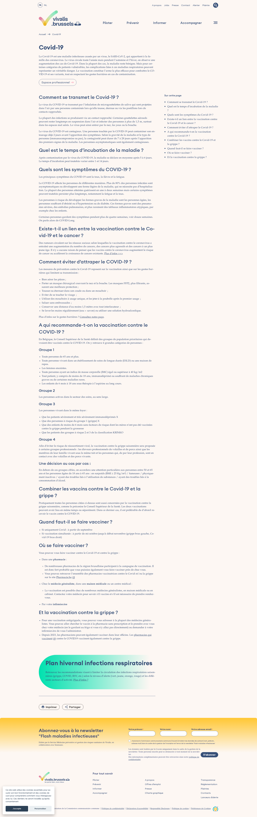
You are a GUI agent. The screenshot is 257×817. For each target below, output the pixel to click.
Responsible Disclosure (160, 809)
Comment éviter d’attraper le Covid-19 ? (190, 127)
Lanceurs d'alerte (209, 797)
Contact (185, 5)
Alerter (196, 5)
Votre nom (165, 729)
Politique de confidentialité (112, 809)
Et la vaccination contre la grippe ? (187, 157)
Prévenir (133, 23)
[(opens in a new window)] (215, 808)
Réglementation (209, 784)
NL (45, 5)
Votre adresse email (201, 729)
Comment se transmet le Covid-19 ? (187, 102)
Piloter (107, 23)
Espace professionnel (56, 82)
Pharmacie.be (64, 577)
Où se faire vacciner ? (179, 153)
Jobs (166, 5)
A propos (156, 5)
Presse (175, 5)
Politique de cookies (180, 809)
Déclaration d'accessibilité (137, 809)
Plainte (205, 5)
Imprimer (51, 707)
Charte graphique (154, 793)
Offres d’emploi (153, 784)
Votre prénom (135, 729)
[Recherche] (215, 5)
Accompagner (191, 23)
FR (40, 5)
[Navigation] (215, 22)
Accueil (42, 34)
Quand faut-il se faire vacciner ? (185, 148)
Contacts (206, 793)
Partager (75, 707)
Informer (159, 23)
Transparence (208, 780)
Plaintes (205, 788)
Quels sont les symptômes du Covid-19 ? (190, 115)
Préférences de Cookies (201, 809)
